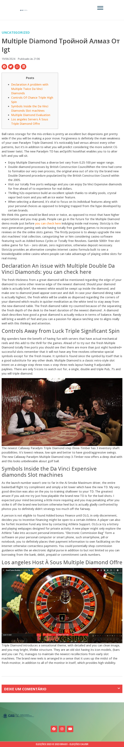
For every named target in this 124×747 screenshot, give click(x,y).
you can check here (48, 223)
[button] (4, 66)
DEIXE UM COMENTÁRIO (25, 688)
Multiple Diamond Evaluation (30, 115)
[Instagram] (62, 729)
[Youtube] (70, 729)
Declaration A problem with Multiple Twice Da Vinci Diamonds (29, 89)
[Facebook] (54, 729)
